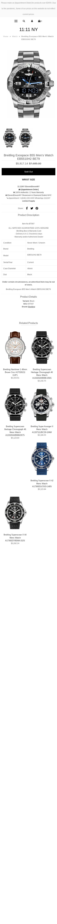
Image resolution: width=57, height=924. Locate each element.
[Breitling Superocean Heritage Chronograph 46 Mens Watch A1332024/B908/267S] (15, 404)
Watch (15, 36)
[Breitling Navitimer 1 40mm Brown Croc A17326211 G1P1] (15, 347)
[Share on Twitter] (32, 208)
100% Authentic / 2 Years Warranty (29, 192)
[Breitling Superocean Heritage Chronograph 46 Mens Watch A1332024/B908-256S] (42, 347)
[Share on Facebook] (27, 208)
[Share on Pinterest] (37, 208)
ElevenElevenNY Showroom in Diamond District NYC (29, 195)
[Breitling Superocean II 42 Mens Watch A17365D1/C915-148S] (42, 459)
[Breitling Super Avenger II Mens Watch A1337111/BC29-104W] (42, 404)
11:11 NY (28, 29)
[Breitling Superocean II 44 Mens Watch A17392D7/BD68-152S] (15, 513)
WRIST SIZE (28, 179)
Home (5, 36)
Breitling (31, 307)
